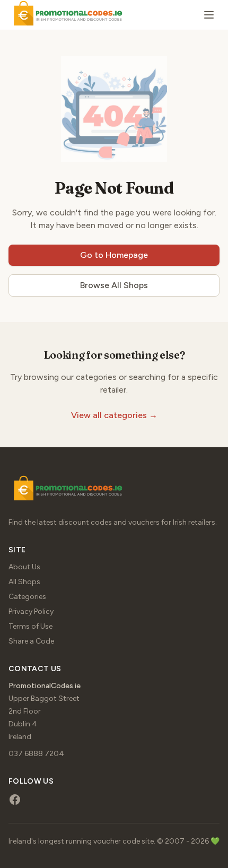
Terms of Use (30, 626)
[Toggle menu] (209, 14)
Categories (27, 596)
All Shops (24, 581)
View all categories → (114, 415)
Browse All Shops (114, 285)
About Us (24, 566)
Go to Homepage (114, 255)
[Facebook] (14, 799)
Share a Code (31, 641)
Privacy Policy (31, 611)
